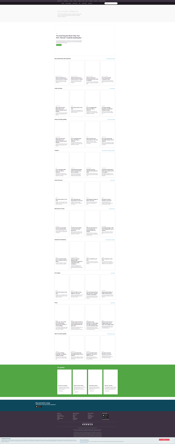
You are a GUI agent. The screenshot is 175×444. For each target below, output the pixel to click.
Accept (164, 439)
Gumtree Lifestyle (90, 416)
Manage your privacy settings (164, 441)
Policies (74, 417)
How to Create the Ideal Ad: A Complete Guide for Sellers (61, 260)
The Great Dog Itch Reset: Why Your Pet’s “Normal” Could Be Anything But (92, 293)
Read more (61, 390)
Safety (74, 416)
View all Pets (113, 273)
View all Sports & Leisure (111, 333)
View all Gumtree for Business (110, 239)
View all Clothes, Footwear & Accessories (108, 150)
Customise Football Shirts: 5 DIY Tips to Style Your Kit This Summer (108, 171)
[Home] (58, 3)
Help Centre (90, 3)
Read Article (59, 44)
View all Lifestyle (112, 88)
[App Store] (39, 407)
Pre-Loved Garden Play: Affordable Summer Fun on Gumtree (108, 140)
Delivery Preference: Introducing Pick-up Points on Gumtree (92, 79)
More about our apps (105, 419)
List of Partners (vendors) (84, 442)
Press (58, 419)
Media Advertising (60, 418)
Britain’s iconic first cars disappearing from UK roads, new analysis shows (108, 323)
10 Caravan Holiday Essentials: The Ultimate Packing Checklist (107, 109)
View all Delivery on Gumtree (110, 58)
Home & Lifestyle (68, 3)
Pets (79, 3)
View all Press (113, 302)
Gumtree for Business (60, 416)
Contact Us (74, 419)
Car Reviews (90, 417)
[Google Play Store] (45, 406)
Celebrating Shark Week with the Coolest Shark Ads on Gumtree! (76, 171)
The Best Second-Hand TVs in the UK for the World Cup (76, 229)
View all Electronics (112, 208)
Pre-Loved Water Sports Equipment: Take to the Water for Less (91, 354)
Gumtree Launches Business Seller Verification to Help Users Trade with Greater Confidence (76, 261)
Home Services (75, 3)
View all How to (112, 180)
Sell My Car (89, 418)
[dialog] (87, 440)
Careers (58, 417)
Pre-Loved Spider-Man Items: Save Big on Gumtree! (91, 109)
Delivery (63, 3)
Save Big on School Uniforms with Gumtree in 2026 (92, 171)
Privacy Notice (75, 418)
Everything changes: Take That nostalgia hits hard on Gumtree (108, 229)
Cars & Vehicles (84, 3)
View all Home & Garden (111, 119)
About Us (59, 413)
